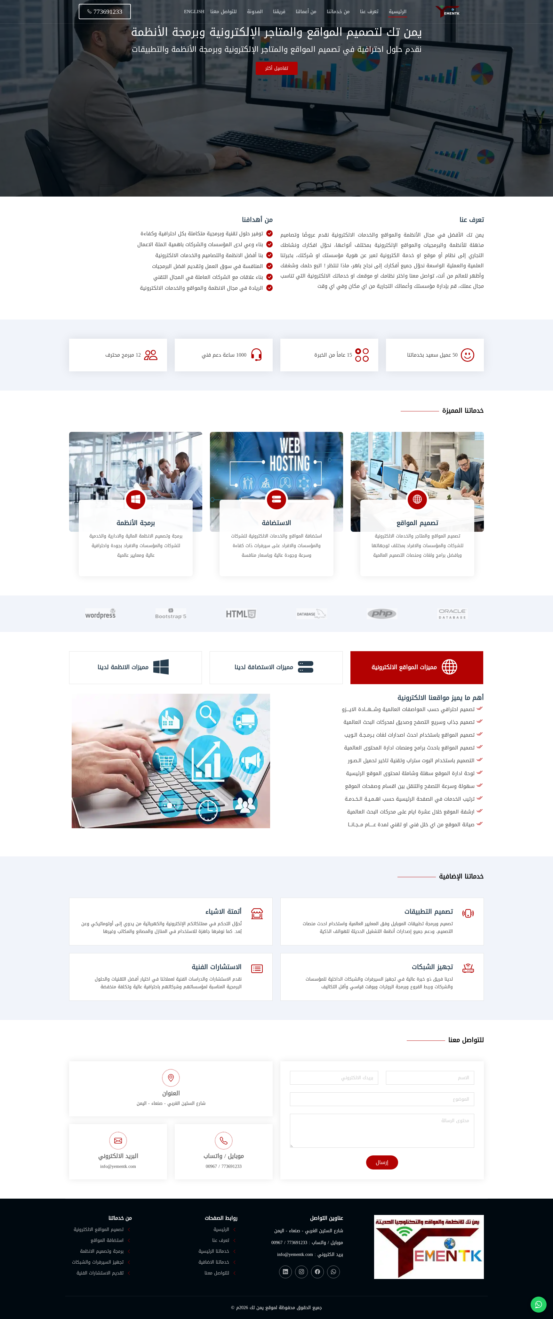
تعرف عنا (369, 11)
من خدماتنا (338, 11)
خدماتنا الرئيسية (213, 1251)
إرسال (382, 1162)
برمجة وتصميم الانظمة (102, 1251)
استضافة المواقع (107, 1240)
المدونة (255, 11)
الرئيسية (397, 11)
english (194, 11)
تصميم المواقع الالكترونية (99, 1229)
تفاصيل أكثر (276, 68)
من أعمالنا (306, 11)
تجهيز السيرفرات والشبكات (98, 1262)
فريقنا (279, 11)
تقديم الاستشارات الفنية (100, 1273)
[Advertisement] (276, 123)
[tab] (416, 667)
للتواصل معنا (223, 11)
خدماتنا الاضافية (213, 1262)
